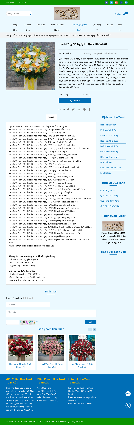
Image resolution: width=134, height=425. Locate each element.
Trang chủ (10, 35)
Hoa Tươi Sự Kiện (108, 124)
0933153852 (23, 2)
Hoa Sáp (109, 24)
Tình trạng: (63, 94)
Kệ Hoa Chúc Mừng (109, 130)
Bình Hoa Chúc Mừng (109, 146)
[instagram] (122, 2)
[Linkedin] (78, 109)
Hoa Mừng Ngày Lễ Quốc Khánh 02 (51, 365)
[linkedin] (127, 2)
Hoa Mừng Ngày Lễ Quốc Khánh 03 (82, 365)
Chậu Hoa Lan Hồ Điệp (110, 167)
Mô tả (51, 117)
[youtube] (117, 2)
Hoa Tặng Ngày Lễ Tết (79, 27)
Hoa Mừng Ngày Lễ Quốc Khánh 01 (20, 365)
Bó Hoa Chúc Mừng (109, 135)
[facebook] (107, 2)
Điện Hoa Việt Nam (57, 27)
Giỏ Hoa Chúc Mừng (109, 151)
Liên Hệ (120, 27)
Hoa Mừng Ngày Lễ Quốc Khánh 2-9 (57, 35)
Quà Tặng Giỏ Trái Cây (110, 206)
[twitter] (112, 2)
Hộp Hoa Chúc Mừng (109, 157)
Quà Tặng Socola (107, 190)
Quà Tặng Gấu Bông (109, 195)
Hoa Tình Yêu (106, 162)
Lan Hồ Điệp (27, 27)
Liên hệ (76, 100)
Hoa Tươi (41, 24)
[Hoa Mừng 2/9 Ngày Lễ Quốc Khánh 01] (67, 13)
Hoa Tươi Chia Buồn (109, 140)
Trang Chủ (14, 27)
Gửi (91, 322)
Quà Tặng (97, 24)
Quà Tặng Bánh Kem (109, 200)
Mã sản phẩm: (65, 53)
